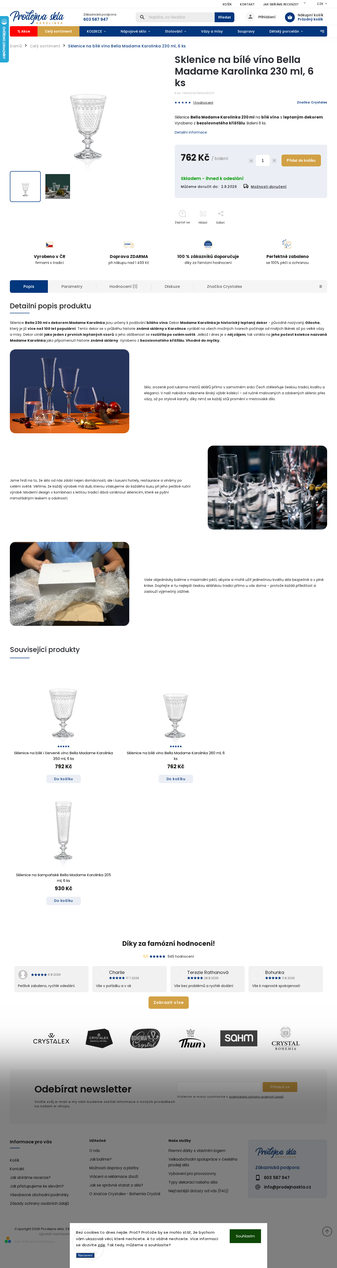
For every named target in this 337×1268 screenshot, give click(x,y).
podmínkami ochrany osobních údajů (256, 1097)
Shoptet (31, 1242)
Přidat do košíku (301, 160)
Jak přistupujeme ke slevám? (37, 1186)
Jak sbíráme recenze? (281, 4)
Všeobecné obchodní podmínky (39, 1194)
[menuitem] (23, 31)
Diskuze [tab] (172, 286)
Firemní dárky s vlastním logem (196, 1150)
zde (101, 1245)
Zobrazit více (168, 1002)
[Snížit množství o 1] (251, 160)
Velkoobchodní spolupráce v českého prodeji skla (203, 1162)
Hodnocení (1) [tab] (124, 286)
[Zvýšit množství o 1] (274, 160)
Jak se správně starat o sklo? (116, 1185)
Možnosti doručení (269, 186)
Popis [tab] (28, 286)
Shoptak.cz (47, 1242)
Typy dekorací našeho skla (192, 1182)
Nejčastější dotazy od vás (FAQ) (198, 1190)
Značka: (312, 102)
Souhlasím (245, 1236)
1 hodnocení (203, 102)
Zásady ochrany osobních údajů (39, 1203)
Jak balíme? (100, 1159)
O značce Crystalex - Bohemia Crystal (124, 1193)
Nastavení (85, 1255)
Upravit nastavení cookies (62, 1233)
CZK (320, 4)
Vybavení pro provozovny (192, 1173)
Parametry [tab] (71, 286)
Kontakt (247, 4)
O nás (94, 1150)
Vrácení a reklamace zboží (113, 1176)
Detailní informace (191, 132)
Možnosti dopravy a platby (114, 1167)
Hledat (224, 17)
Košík (227, 4)
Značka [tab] (224, 286)
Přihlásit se (280, 1087)
